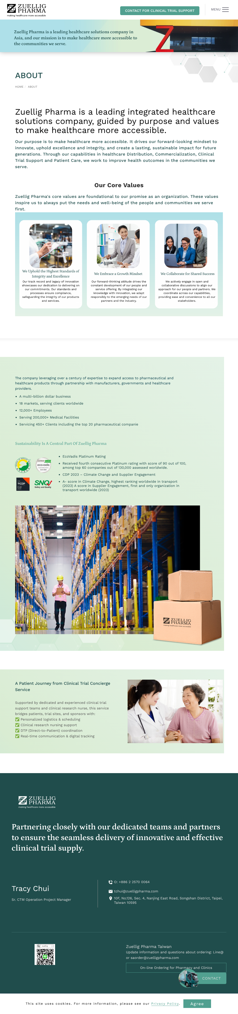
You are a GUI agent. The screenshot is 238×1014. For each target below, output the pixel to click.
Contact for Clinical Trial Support (160, 11)
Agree (197, 1003)
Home (19, 86)
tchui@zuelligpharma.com (136, 891)
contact (211, 978)
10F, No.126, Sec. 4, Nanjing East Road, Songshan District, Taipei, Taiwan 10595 (168, 900)
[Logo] (26, 10)
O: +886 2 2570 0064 (132, 882)
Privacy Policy (165, 1004)
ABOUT (32, 86)
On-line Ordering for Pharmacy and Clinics (176, 968)
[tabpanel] (119, 36)
